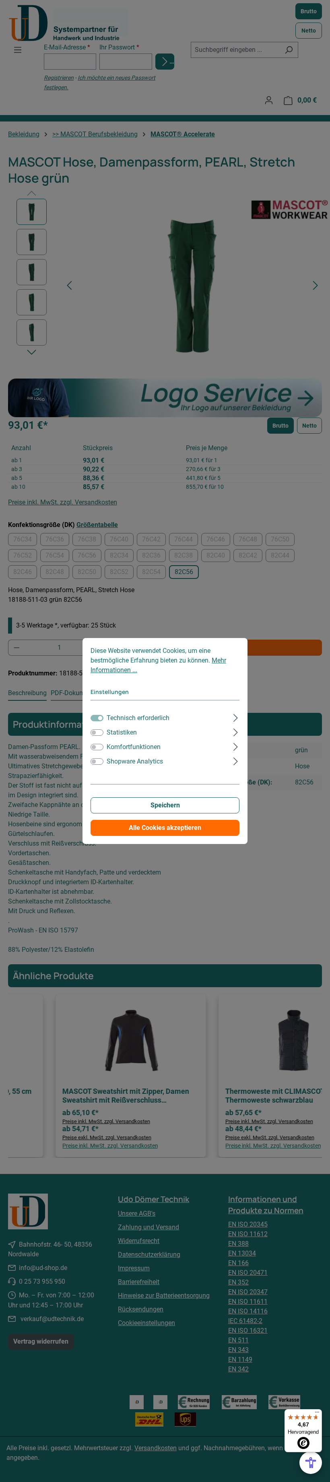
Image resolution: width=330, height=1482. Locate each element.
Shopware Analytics (135, 761)
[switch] (97, 732)
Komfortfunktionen (134, 747)
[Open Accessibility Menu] (310, 1462)
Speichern (165, 805)
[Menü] (317, 1414)
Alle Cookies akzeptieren (165, 828)
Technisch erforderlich (138, 718)
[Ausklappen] (235, 717)
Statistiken (122, 732)
